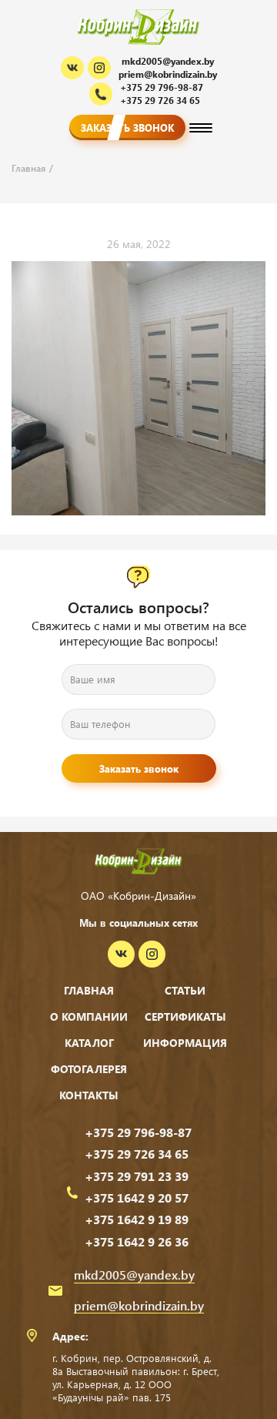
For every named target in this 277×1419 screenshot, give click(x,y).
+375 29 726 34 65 (137, 1154)
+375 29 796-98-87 (138, 1132)
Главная (89, 990)
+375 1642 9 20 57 (137, 1198)
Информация (185, 1042)
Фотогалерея (89, 1069)
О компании (89, 1016)
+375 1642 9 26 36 (137, 1242)
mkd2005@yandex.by (168, 61)
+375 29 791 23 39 (137, 1176)
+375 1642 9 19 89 (137, 1219)
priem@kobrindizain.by (167, 74)
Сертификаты (185, 1016)
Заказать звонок (127, 127)
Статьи (185, 990)
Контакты (88, 1095)
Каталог (89, 1042)
